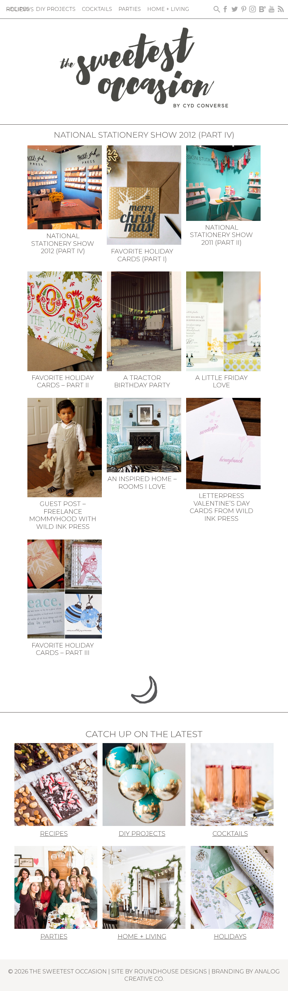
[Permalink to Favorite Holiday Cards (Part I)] (144, 194)
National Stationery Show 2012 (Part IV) (62, 243)
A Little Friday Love (221, 381)
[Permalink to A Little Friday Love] (223, 320)
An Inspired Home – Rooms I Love (142, 483)
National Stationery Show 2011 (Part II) (221, 235)
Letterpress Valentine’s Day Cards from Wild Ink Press (221, 507)
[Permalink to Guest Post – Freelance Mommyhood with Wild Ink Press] (64, 446)
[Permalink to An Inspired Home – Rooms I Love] (144, 434)
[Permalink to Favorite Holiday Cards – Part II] (64, 320)
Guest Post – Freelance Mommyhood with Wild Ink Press (62, 515)
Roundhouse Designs (170, 971)
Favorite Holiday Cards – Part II (63, 381)
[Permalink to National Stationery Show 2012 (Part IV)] (64, 186)
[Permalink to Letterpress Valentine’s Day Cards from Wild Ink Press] (223, 442)
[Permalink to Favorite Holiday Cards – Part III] (64, 588)
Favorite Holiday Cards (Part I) (142, 255)
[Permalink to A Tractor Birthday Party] (144, 320)
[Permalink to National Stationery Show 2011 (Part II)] (223, 182)
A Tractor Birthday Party (142, 381)
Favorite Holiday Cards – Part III (63, 649)
